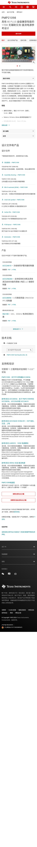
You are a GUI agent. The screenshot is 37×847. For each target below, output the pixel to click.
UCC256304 (7, 279)
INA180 (5, 314)
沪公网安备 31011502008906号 (13, 627)
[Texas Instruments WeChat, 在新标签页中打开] (3, 574)
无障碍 (4, 610)
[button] (4, 7)
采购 (3, 561)
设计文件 (18, 33)
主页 (3, 12)
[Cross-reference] (16, 7)
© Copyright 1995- (9, 617)
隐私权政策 (22, 610)
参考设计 (19, 12)
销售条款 (31, 610)
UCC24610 (6, 266)
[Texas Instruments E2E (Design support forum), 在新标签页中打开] (9, 574)
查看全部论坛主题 (18, 494)
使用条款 (16, 512)
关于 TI (4, 547)
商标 (11, 613)
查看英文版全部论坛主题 (18, 500)
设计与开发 (10, 12)
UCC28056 (6, 298)
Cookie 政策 (12, 610)
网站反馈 (18, 613)
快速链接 (4, 554)
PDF (9, 269)
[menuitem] (10, 7)
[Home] (18, 2)
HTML (14, 269)
